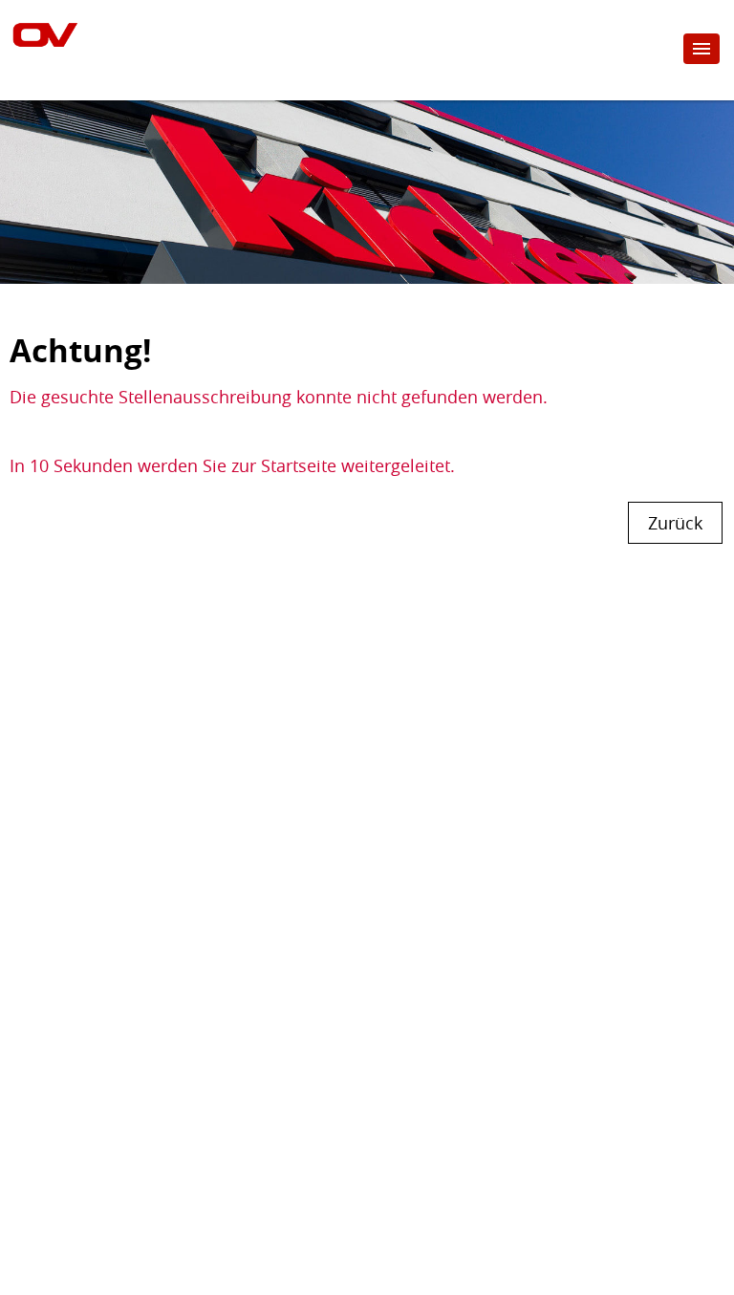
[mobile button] (701, 48)
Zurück (675, 522)
